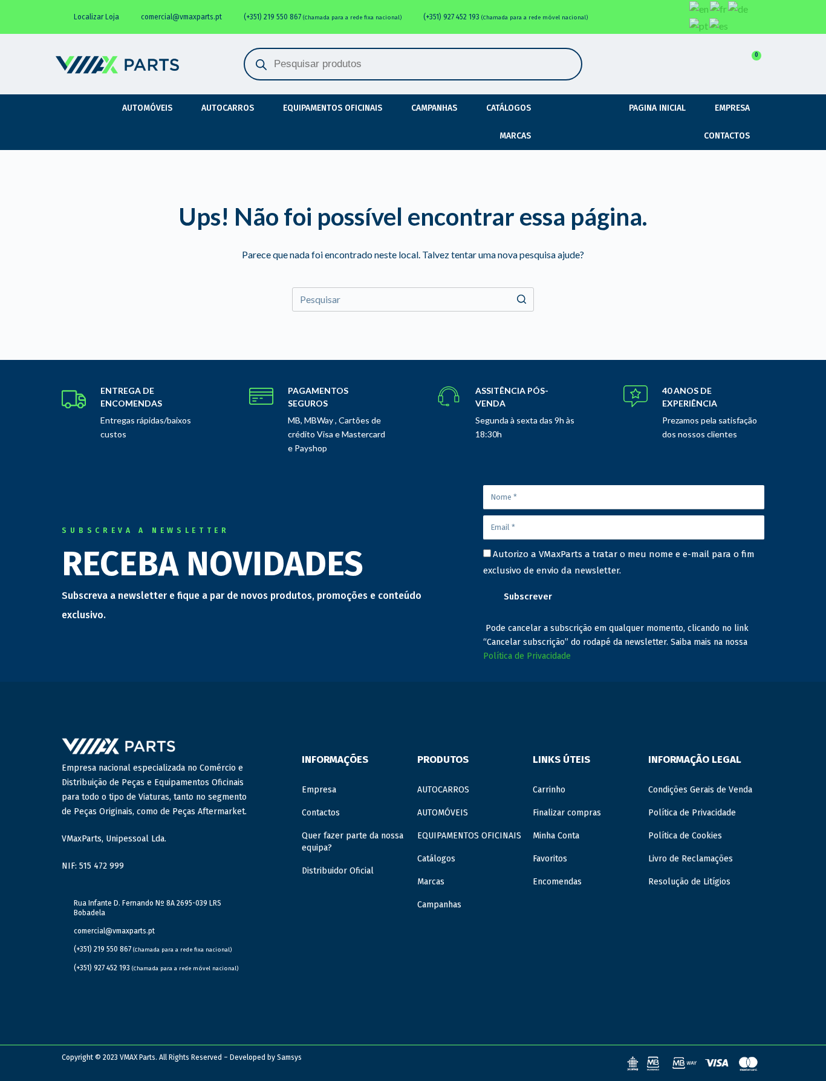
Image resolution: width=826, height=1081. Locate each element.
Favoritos (550, 859)
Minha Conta (556, 836)
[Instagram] (669, 11)
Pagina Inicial (657, 108)
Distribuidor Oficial (338, 871)
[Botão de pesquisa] (522, 299)
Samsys (289, 1057)
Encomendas (557, 882)
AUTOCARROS (227, 108)
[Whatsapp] (669, 22)
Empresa (732, 108)
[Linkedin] (644, 11)
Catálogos (508, 108)
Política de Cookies (685, 836)
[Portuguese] (699, 25)
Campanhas (434, 108)
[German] (738, 8)
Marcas (515, 136)
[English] (699, 8)
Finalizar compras (567, 813)
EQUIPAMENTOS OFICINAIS (332, 108)
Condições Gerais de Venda (700, 790)
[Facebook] (618, 11)
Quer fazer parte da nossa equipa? (352, 842)
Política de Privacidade (527, 656)
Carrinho (549, 790)
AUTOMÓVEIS (147, 108)
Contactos (727, 136)
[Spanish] (719, 25)
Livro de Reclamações (690, 859)
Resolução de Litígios (689, 882)
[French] (719, 8)
